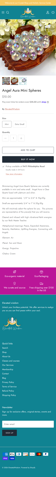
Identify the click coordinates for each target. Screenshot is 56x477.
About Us (6, 356)
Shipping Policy (9, 395)
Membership (7, 369)
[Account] (47, 12)
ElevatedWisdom (12, 109)
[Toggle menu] (3, 12)
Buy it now (28, 159)
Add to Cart (28, 150)
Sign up (9, 433)
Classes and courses (11, 360)
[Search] (9, 12)
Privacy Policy (8, 382)
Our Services (7, 365)
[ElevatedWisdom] (28, 12)
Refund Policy (8, 390)
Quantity (6, 132)
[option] (28, 47)
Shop (4, 352)
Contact (5, 373)
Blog (4, 378)
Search (5, 347)
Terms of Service (9, 386)
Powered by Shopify (28, 467)
